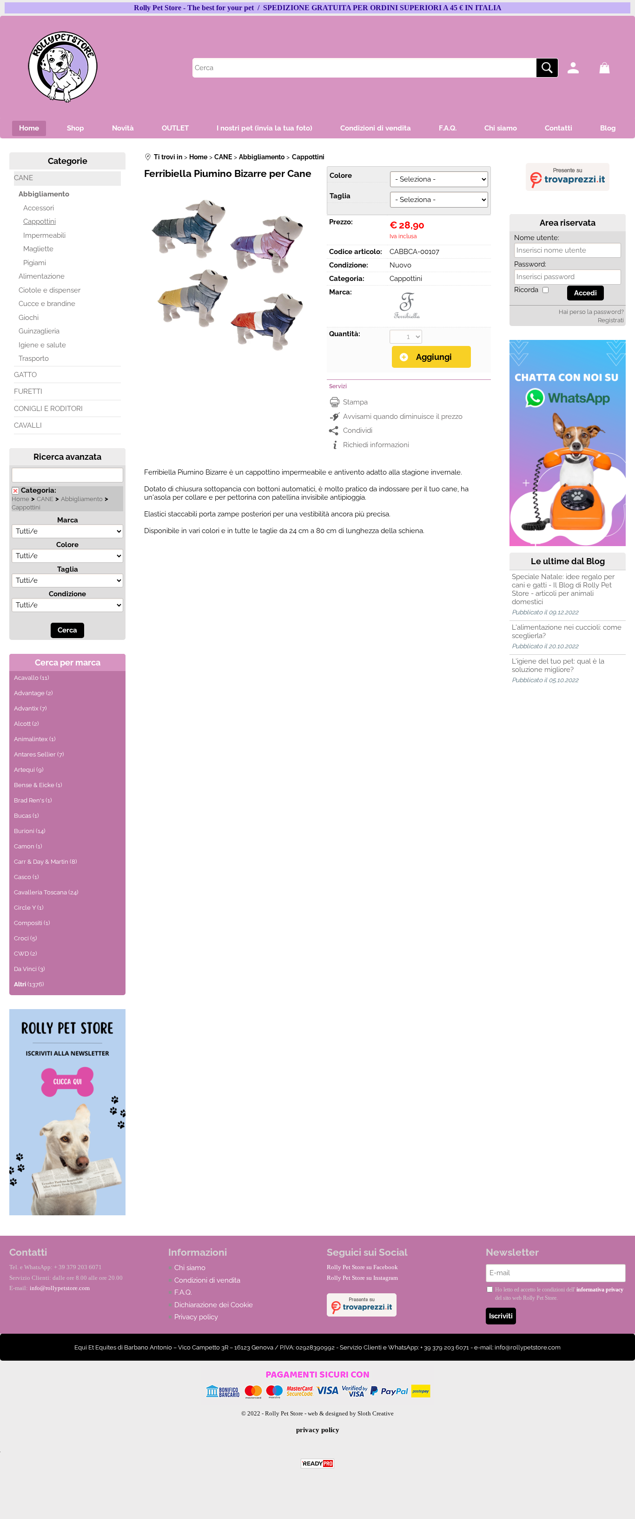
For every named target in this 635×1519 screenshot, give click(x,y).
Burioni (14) (29, 831)
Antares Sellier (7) (39, 754)
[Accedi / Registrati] (581, 68)
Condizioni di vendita (375, 128)
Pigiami (34, 263)
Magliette (38, 249)
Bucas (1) (26, 815)
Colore (67, 545)
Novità (123, 128)
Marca (67, 520)
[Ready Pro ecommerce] (317, 1463)
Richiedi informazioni (376, 445)
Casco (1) (26, 877)
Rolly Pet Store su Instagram (362, 1277)
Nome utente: (536, 238)
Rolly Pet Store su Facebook (362, 1267)
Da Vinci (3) (29, 968)
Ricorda (526, 290)
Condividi (357, 430)
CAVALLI (28, 425)
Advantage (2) (33, 693)
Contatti (558, 128)
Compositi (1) (32, 922)
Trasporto (34, 358)
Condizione (67, 594)
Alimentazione (42, 276)
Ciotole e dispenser (49, 290)
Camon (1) (28, 846)
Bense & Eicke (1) (38, 785)
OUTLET (175, 128)
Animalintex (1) (34, 739)
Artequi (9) (28, 769)
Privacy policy (196, 1317)
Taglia (67, 569)
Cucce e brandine (47, 304)
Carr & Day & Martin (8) (45, 861)
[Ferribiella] (407, 320)
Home (29, 128)
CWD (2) (25, 953)
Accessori (38, 208)
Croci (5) (25, 938)
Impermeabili (44, 235)
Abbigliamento (44, 194)
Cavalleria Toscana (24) (46, 892)
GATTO (25, 375)
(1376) (29, 984)
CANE (23, 178)
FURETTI (28, 391)
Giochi (29, 317)
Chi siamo (500, 128)
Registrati (611, 320)
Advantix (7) (30, 708)
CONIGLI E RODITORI (48, 408)
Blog (608, 128)
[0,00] (612, 68)
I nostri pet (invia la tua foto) (264, 128)
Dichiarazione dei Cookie (213, 1305)
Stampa (355, 402)
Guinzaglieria (39, 331)
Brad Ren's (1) (33, 800)
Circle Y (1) (28, 907)
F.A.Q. (447, 128)
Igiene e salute (42, 345)
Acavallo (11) (31, 677)
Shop (75, 128)
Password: (530, 264)
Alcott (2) (26, 723)
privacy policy (317, 1430)
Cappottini (39, 221)
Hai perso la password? (591, 311)
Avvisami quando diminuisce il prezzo (403, 416)
